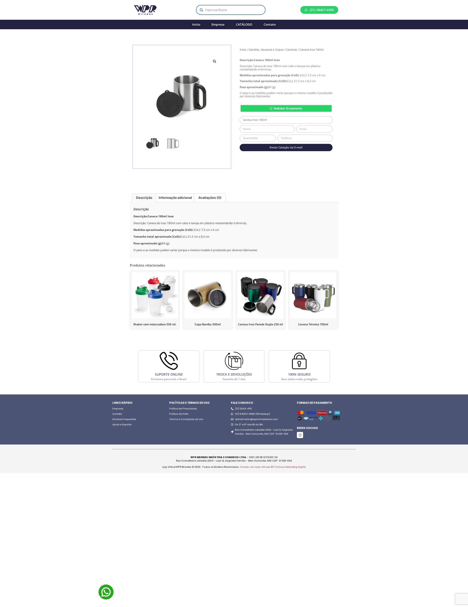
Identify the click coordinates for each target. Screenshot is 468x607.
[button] (214, 61)
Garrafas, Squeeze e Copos (266, 49)
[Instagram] (300, 435)
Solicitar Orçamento (288, 108)
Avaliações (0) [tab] (209, 198)
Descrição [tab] (144, 198)
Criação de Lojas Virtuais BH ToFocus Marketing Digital (273, 467)
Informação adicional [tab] (175, 198)
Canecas (291, 49)
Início (243, 49)
